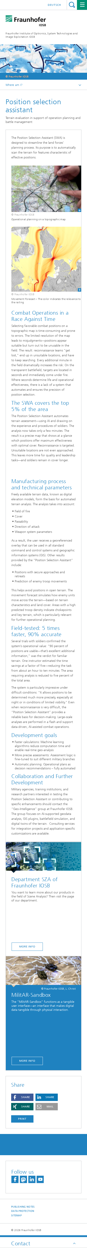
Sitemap (16, 1215)
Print (22, 1118)
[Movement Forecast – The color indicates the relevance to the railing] (43, 259)
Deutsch (54, 4)
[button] (22, 1097)
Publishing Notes (23, 1206)
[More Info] (43, 857)
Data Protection (22, 1211)
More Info (27, 946)
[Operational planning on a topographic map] (43, 189)
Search (72, 5)
